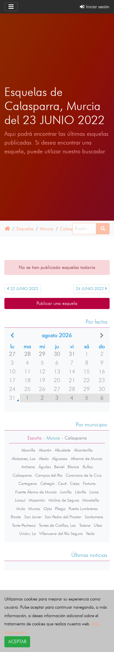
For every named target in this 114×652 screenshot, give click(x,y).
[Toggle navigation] (11, 6)
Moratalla (90, 500)
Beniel (59, 466)
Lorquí (20, 500)
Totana (85, 525)
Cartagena (27, 483)
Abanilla (28, 450)
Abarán (45, 450)
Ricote (16, 516)
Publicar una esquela (57, 303)
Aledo (44, 458)
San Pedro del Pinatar (63, 516)
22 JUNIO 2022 (23, 288)
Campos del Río (49, 475)
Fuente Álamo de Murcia (36, 492)
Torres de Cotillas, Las (57, 525)
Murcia (46, 228)
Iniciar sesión (97, 6)
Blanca (73, 466)
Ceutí (62, 483)
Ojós (48, 508)
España (34, 438)
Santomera (94, 516)
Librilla (80, 492)
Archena (28, 466)
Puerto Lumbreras (83, 508)
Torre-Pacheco (24, 525)
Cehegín (47, 483)
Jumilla (66, 492)
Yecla (90, 533)
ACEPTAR (17, 641)
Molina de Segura (64, 500)
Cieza (75, 483)
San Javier (33, 516)
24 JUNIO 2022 (90, 288)
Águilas (45, 466)
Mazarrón (37, 500)
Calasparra (71, 228)
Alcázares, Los (23, 458)
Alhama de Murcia (86, 458)
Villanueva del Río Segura (61, 533)
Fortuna (89, 483)
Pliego (60, 508)
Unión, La (27, 533)
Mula (20, 508)
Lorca (94, 492)
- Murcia (51, 438)
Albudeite (62, 450)
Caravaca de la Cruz (83, 475)
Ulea (98, 525)
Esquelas (25, 228)
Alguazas (59, 458)
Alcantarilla (83, 450)
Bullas (88, 466)
